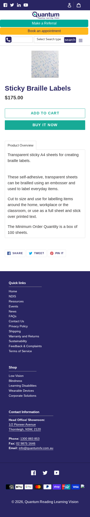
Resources (16, 301)
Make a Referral (44, 23)
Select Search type (49, 39)
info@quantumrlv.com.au (36, 448)
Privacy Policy (18, 326)
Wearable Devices (21, 390)
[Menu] (80, 40)
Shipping (15, 331)
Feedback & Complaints (25, 346)
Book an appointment (44, 31)
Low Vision (16, 375)
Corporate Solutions (22, 395)
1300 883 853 (30, 438)
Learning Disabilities (22, 385)
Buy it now (45, 125)
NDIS (12, 296)
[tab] (20, 145)
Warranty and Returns (24, 336)
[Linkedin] (19, 5)
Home (13, 291)
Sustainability (18, 341)
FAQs (12, 316)
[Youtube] (26, 5)
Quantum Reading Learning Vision (51, 502)
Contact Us (16, 321)
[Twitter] (12, 5)
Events (13, 306)
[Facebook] (5, 5)
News (12, 311)
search (70, 40)
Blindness (15, 381)
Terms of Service (20, 351)
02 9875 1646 (25, 443)
